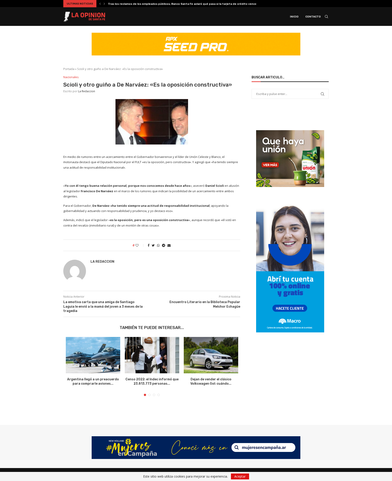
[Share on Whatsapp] (158, 245)
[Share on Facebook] (148, 245)
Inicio (294, 16)
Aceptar (240, 476)
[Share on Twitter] (153, 245)
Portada (68, 69)
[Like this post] (140, 245)
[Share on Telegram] (163, 245)
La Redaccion (86, 91)
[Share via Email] (169, 245)
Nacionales (71, 77)
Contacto (313, 16)
